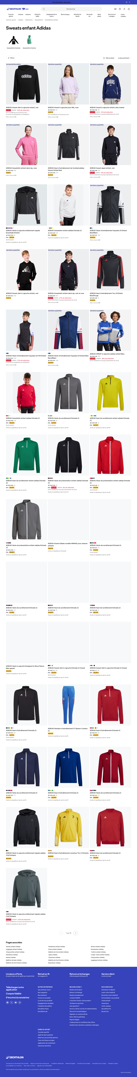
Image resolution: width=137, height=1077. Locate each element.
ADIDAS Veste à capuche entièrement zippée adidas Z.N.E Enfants (25, 854)
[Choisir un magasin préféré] (115, 9)
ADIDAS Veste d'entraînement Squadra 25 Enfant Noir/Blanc (108, 232)
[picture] (26, 84)
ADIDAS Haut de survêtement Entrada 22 (63, 608)
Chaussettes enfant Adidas (15, 952)
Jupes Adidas (52, 954)
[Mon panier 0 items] (129, 9)
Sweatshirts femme (29, 48)
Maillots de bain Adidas (14, 960)
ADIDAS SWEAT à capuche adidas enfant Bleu (107, 354)
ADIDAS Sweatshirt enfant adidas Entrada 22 (65, 230)
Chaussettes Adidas (98, 957)
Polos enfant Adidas (55, 949)
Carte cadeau (123, 15)
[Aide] (120, 9)
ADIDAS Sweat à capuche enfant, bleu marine (107, 107)
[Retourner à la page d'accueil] (17, 9)
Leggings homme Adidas (99, 960)
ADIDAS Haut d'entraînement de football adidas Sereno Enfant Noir (66, 169)
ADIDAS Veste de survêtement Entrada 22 (63, 418)
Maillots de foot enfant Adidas (58, 952)
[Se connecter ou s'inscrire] (124, 9)
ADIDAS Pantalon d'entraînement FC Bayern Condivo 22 (68, 730)
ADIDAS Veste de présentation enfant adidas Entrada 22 (68, 482)
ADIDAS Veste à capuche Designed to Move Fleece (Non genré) (25, 667)
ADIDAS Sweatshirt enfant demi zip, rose (21, 168)
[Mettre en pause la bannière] (126, 2)
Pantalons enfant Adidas (56, 946)
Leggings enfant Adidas (14, 949)
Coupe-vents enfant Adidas (100, 954)
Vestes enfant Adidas (13, 946)
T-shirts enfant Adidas (98, 952)
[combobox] (124, 58)
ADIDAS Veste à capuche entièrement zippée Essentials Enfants (23, 232)
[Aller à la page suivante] (75, 933)
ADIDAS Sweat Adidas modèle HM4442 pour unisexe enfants (68, 545)
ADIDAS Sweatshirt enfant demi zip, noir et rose (66, 293)
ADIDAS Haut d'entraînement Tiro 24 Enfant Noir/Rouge (106, 294)
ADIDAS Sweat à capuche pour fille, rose (63, 107)
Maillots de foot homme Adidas (16, 963)
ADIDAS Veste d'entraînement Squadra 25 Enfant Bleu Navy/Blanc (68, 357)
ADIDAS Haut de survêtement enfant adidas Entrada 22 (109, 419)
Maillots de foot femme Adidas (58, 960)
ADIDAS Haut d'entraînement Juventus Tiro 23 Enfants (68, 853)
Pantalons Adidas (12, 954)
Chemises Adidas (54, 957)
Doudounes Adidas (97, 949)
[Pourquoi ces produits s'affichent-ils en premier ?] (104, 58)
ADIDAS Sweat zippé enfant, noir (102, 168)
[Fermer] (129, 2)
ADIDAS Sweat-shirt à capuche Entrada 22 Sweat (66, 668)
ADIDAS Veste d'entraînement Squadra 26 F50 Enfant (26, 356)
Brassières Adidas (54, 963)
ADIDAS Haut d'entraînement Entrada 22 (21, 730)
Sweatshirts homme (13, 48)
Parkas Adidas (11, 957)
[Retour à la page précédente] (61, 933)
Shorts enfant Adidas (98, 946)
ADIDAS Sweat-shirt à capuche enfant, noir (22, 107)
